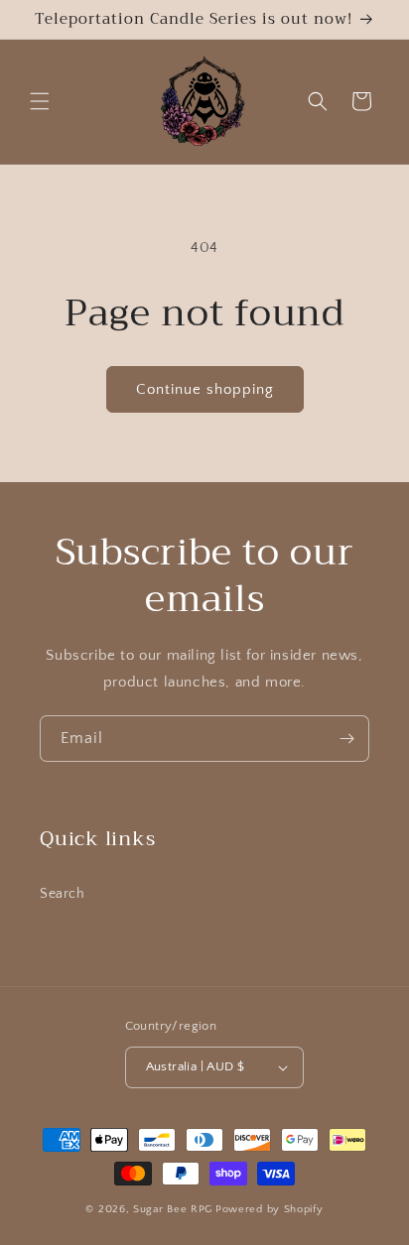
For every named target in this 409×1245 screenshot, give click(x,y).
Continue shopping (205, 389)
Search (62, 894)
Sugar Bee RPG (172, 1209)
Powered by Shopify (269, 1209)
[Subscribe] (346, 738)
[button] (40, 101)
